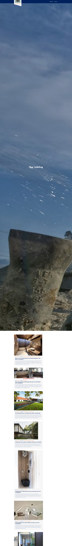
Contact (55, 1)
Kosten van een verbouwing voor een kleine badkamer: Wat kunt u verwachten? (27, 359)
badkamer (25, 356)
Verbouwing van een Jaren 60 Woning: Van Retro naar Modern (28, 442)
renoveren (39, 356)
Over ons (51, 1)
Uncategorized (25, 380)
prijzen (34, 356)
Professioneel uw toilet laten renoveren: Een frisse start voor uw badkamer (28, 492)
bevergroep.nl (18, 3)
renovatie (37, 356)
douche (27, 356)
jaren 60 (26, 440)
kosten (33, 356)
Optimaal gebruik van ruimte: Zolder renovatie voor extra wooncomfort (27, 523)
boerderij (25, 411)
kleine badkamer (30, 356)
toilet (27, 489)
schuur (30, 411)
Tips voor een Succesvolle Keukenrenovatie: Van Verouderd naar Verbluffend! (27, 382)
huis (26, 411)
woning (32, 411)
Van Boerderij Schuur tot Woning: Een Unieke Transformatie (27, 413)
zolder (30, 521)
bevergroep (18, 356)
